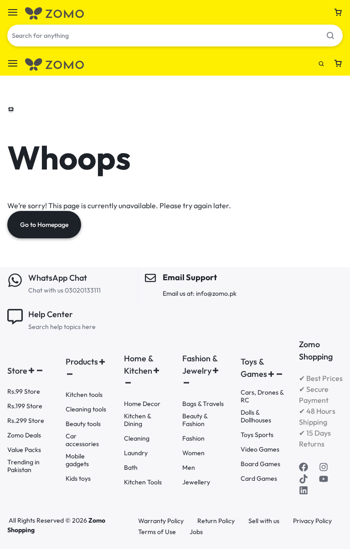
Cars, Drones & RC (262, 396)
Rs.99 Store (23, 392)
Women (193, 453)
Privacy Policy (312, 521)
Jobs (196, 532)
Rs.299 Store (25, 421)
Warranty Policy (161, 521)
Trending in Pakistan (23, 466)
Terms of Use (157, 532)
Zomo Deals (24, 435)
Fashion (193, 438)
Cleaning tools (86, 409)
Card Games (259, 479)
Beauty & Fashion (194, 420)
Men (188, 468)
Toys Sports (257, 435)
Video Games (260, 449)
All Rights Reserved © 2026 (48, 520)
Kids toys (78, 479)
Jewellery (196, 482)
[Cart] (338, 12)
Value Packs (24, 450)
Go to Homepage (44, 225)
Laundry (136, 453)
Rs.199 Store (24, 406)
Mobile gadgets (77, 460)
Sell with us (263, 521)
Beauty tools (83, 424)
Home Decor (142, 404)
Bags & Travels (203, 404)
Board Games (260, 464)
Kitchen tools (84, 395)
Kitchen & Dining (137, 420)
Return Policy (216, 521)
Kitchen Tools (143, 482)
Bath (131, 468)
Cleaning (136, 438)
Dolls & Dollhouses (256, 416)
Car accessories (82, 440)
